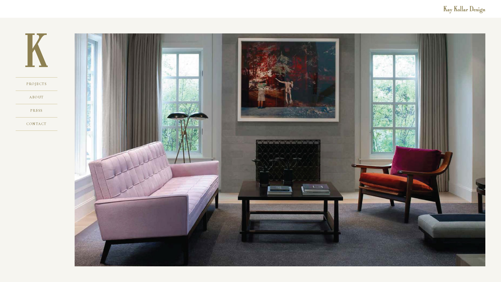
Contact (36, 124)
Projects (36, 84)
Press (36, 110)
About (36, 97)
